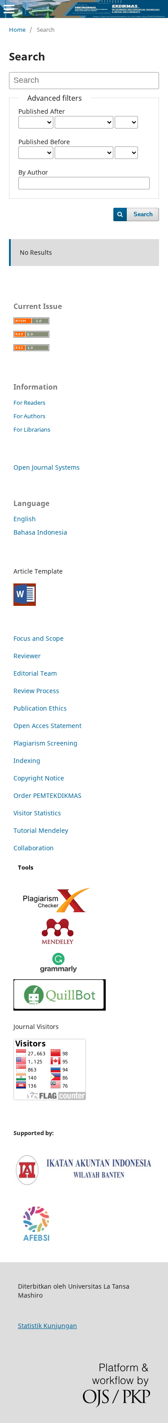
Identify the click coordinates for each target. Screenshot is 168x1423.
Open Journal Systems (46, 467)
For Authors (29, 416)
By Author (33, 172)
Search (143, 214)
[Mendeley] (58, 943)
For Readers (29, 403)
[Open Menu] (9, 9)
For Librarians (31, 429)
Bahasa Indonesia (40, 532)
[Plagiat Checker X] (58, 912)
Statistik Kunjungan (47, 1325)
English (24, 518)
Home (17, 30)
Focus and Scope (38, 638)
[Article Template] (24, 603)
